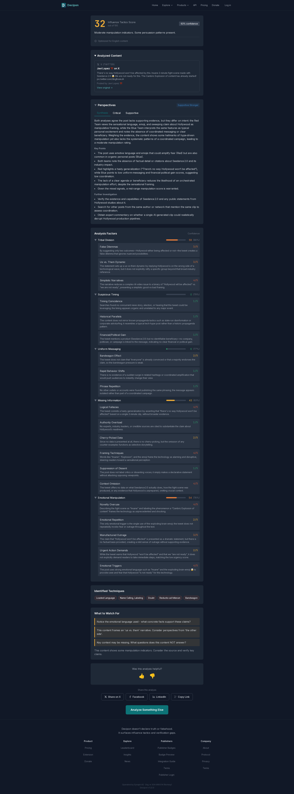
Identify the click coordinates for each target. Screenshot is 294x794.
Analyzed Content (109, 55)
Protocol (206, 754)
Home (155, 5)
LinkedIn (161, 696)
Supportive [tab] (132, 112)
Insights (127, 754)
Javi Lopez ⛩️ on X (108, 68)
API (194, 5)
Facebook (138, 696)
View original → (105, 87)
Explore (166, 5)
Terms (167, 768)
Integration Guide (166, 761)
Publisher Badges (166, 748)
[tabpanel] (147, 169)
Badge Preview (166, 754)
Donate (215, 5)
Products (181, 5)
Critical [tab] (117, 112)
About (206, 748)
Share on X (114, 696)
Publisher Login (166, 774)
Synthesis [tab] (102, 112)
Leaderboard (127, 748)
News (127, 761)
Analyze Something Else (147, 709)
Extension (88, 754)
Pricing (204, 5)
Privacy (206, 761)
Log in (228, 5)
